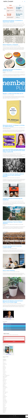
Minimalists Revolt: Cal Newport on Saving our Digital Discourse (13, 126)
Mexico (4, 385)
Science (4, 404)
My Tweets (4, 357)
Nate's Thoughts (21, 224)
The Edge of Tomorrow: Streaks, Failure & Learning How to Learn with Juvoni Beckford (13, 175)
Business (11, 303)
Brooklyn (4, 367)
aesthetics (4, 360)
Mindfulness (21, 127)
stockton (4, 405)
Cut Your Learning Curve (17, 177)
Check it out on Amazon (8, 354)
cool (11, 177)
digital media (14, 127)
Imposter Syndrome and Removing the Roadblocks (12, 199)
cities (10, 177)
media (19, 127)
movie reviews (4, 387)
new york (4, 393)
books (10, 127)
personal (17, 303)
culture (12, 127)
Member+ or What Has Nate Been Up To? (13, 93)
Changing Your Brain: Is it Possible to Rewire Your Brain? (12, 70)
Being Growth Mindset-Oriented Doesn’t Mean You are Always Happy (13, 301)
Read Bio (10, 318)
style (3, 406)
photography (4, 396)
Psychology (6, 128)
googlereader (4, 379)
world (3, 412)
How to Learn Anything (9, 270)
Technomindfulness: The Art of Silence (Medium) (12, 222)
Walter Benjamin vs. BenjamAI (10, 44)
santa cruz (4, 403)
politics (3, 397)
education (13, 248)
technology (4, 72)
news (3, 394)
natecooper (4, 127)
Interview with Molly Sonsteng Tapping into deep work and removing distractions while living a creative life (14, 150)
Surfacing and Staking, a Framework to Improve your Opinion (13, 21)
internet (17, 127)
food (3, 378)
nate (18, 224)
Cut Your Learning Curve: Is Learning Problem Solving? (12, 246)
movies (4, 388)
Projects (4, 398)
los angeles (4, 383)
